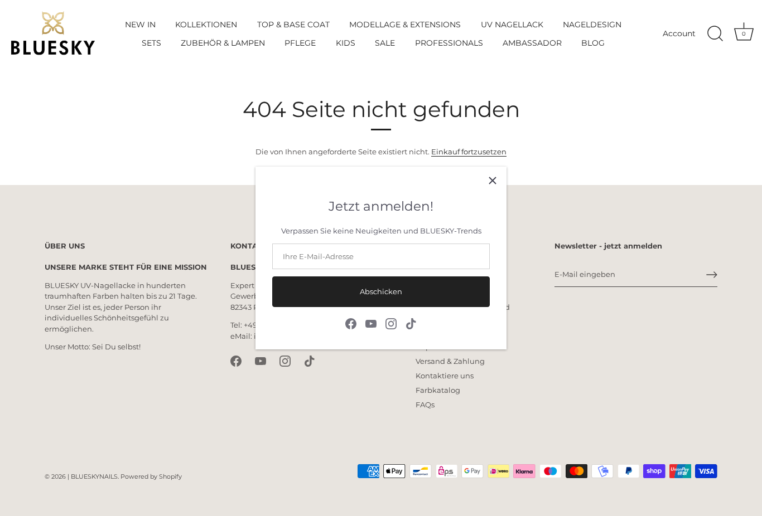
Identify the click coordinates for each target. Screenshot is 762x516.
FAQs (425, 404)
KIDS (345, 42)
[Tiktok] (411, 322)
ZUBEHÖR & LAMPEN (223, 42)
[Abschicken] (711, 274)
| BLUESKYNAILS (92, 476)
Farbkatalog (438, 390)
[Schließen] (492, 180)
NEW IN (140, 24)
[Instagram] (391, 322)
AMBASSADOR (532, 42)
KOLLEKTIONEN (206, 24)
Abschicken (381, 291)
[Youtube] (371, 322)
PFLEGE (300, 42)
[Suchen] (715, 34)
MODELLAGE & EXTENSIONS (405, 24)
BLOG (593, 42)
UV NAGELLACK (512, 24)
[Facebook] (350, 322)
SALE (385, 42)
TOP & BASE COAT (293, 24)
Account (679, 33)
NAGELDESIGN (592, 24)
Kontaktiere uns (445, 375)
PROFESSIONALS (449, 42)
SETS (151, 42)
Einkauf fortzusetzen (469, 151)
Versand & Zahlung (450, 361)
